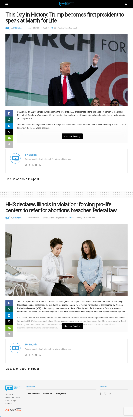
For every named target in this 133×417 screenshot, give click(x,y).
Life (66, 218)
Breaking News (48, 218)
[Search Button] (126, 4)
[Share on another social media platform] (9, 144)
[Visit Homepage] (66, 4)
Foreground (59, 218)
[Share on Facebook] (9, 113)
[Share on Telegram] (9, 126)
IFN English (17, 28)
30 (73, 218)
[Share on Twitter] (9, 132)
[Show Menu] (6, 4)
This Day (46, 28)
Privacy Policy (61, 394)
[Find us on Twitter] (105, 393)
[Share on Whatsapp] (9, 119)
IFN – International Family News (12, 398)
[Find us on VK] (110, 393)
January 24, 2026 (33, 28)
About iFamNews (32, 394)
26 (55, 28)
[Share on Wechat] (9, 138)
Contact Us (47, 394)
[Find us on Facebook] (100, 393)
